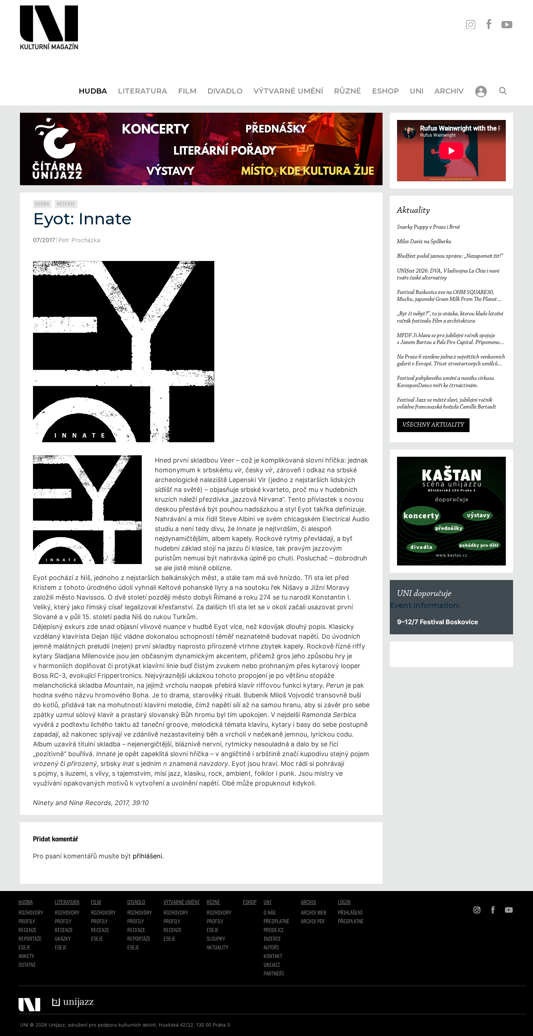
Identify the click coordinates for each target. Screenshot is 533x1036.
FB (488, 24)
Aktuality (413, 210)
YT (506, 24)
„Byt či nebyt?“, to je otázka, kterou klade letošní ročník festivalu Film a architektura (450, 317)
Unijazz (272, 965)
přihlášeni (147, 856)
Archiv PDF (313, 922)
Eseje (24, 948)
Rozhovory (30, 913)
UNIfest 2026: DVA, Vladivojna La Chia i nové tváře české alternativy (448, 274)
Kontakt (273, 957)
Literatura (142, 91)
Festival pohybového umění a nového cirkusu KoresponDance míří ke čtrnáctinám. (445, 382)
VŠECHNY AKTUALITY (433, 425)
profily (63, 922)
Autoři (271, 948)
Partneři (274, 974)
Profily (26, 922)
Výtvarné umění (288, 91)
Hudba (93, 91)
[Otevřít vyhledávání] (503, 91)
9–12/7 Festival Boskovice (437, 622)
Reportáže (30, 939)
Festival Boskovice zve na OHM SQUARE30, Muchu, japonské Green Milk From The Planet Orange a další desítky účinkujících (447, 296)
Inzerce (272, 939)
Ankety (26, 957)
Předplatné (276, 922)
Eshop (385, 91)
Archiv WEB (313, 913)
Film (187, 91)
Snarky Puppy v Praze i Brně (428, 227)
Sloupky (216, 939)
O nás (270, 913)
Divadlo (225, 91)
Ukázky (63, 939)
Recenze (66, 204)
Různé (347, 91)
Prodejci (274, 930)
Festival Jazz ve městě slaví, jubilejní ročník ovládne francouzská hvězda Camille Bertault (446, 403)
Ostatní (27, 965)
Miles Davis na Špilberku (424, 242)
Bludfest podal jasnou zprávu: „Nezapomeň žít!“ (450, 256)
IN (470, 24)
